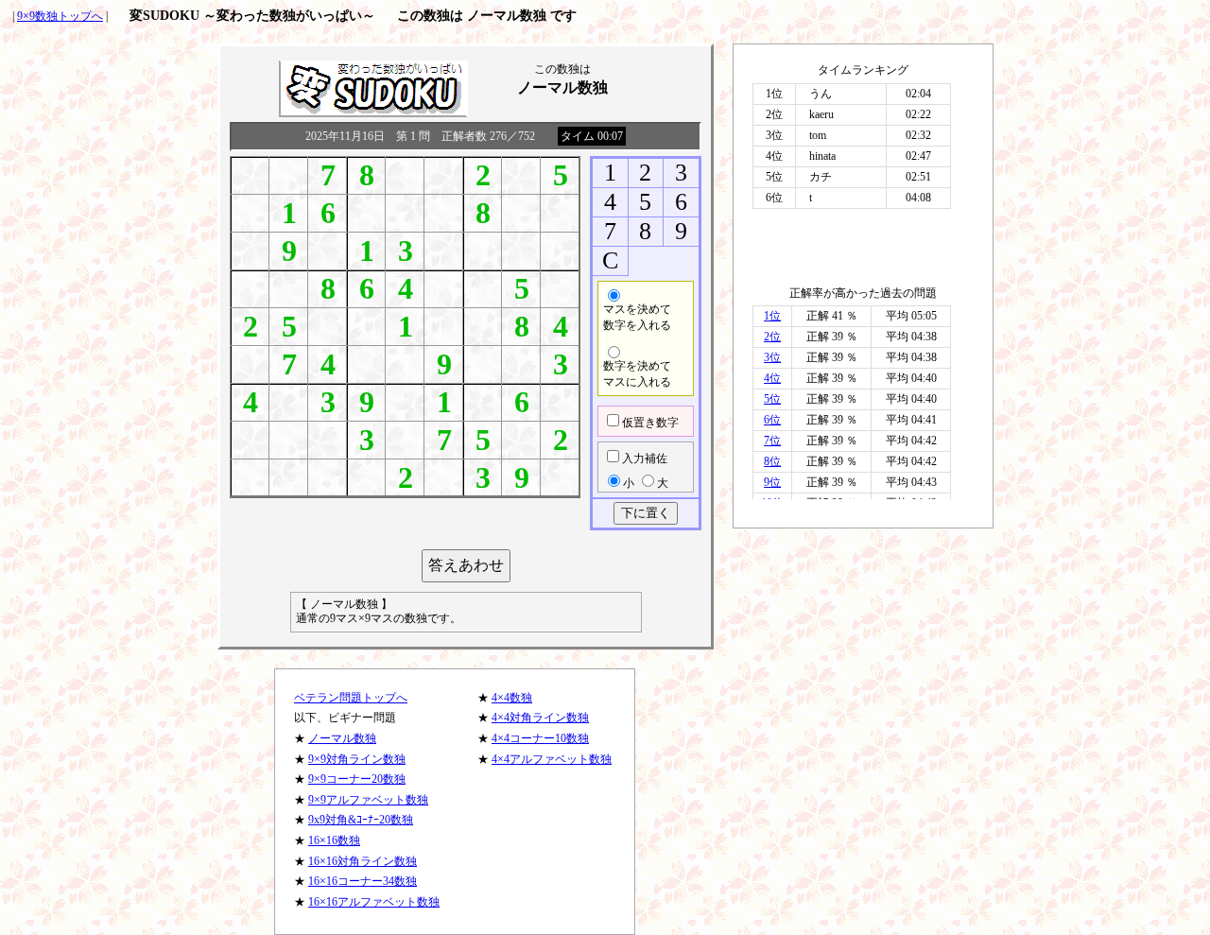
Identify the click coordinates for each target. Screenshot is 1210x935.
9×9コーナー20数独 (357, 779)
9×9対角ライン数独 (357, 759)
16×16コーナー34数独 (362, 881)
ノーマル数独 (342, 738)
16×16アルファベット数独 (374, 902)
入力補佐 (644, 458)
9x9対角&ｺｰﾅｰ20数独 (360, 819)
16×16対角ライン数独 (362, 861)
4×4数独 (512, 697)
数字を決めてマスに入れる (637, 374)
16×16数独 (334, 840)
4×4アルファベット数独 (552, 759)
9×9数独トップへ (60, 16)
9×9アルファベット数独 (368, 799)
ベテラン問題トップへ (350, 697)
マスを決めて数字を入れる (637, 317)
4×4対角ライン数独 (540, 717)
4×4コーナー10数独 (540, 738)
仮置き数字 (650, 422)
